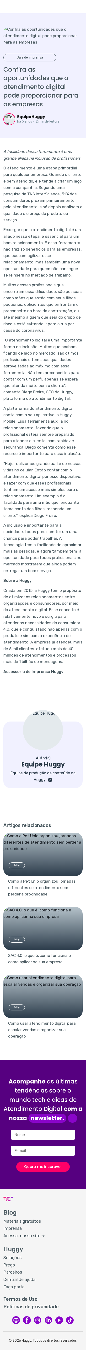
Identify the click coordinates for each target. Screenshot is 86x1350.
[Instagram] (37, 1320)
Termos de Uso (20, 1299)
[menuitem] (42, 1221)
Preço (9, 1265)
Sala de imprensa (30, 57)
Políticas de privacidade (31, 1307)
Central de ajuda (19, 1279)
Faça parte (14, 1287)
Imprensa (12, 1228)
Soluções (12, 1257)
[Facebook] (27, 1320)
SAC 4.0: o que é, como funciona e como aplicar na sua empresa (39, 958)
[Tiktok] (69, 1320)
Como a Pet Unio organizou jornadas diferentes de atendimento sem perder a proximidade (41, 887)
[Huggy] (16, 1320)
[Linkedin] (48, 1320)
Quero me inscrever (43, 1166)
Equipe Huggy (31, 116)
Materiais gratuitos (22, 1221)
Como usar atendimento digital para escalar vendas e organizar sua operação (41, 1029)
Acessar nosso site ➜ (24, 1235)
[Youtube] (59, 1320)
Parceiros (12, 1272)
